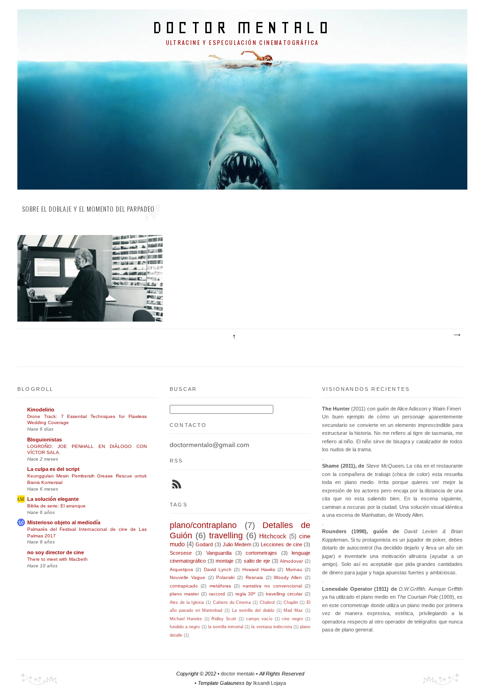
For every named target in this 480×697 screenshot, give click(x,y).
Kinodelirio (40, 409)
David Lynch (218, 569)
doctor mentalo (242, 27)
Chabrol (267, 602)
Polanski (225, 577)
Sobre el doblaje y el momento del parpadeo (88, 208)
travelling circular (284, 593)
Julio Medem (237, 544)
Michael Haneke (186, 618)
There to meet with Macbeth (57, 559)
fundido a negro (185, 626)
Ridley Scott (223, 618)
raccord (217, 593)
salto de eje (257, 561)
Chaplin (291, 602)
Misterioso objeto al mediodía (63, 522)
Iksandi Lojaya (269, 683)
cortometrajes (261, 553)
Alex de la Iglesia (187, 602)
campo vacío (259, 618)
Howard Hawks (258, 569)
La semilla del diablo (253, 610)
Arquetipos (181, 569)
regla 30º (245, 593)
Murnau (294, 569)
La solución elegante (53, 499)
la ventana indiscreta (271, 626)
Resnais (254, 577)
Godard (204, 544)
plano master (184, 593)
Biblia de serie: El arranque (56, 505)
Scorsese (181, 553)
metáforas (220, 585)
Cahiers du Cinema (232, 602)
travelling (226, 535)
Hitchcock (272, 536)
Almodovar (291, 561)
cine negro (292, 618)
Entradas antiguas (456, 335)
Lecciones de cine (281, 544)
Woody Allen (288, 577)
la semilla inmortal (225, 626)
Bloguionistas (44, 439)
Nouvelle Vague (187, 577)
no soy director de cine (55, 552)
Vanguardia (219, 553)
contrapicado (184, 585)
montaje (224, 561)
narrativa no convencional (272, 585)
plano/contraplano (203, 525)
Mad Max (293, 610)
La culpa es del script (53, 469)
